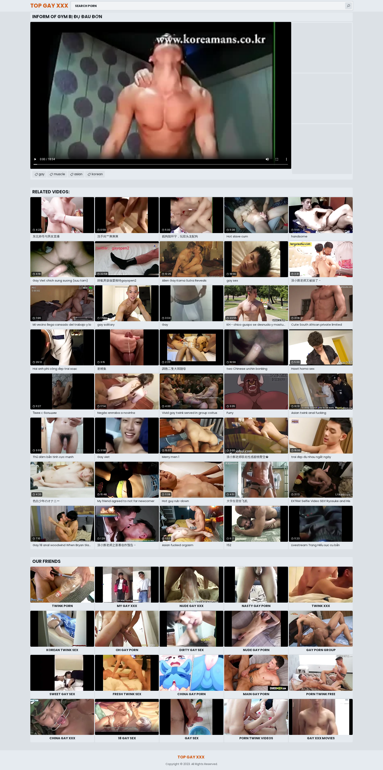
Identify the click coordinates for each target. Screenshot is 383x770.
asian (78, 174)
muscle (59, 174)
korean (97, 174)
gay (41, 174)
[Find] (348, 5)
